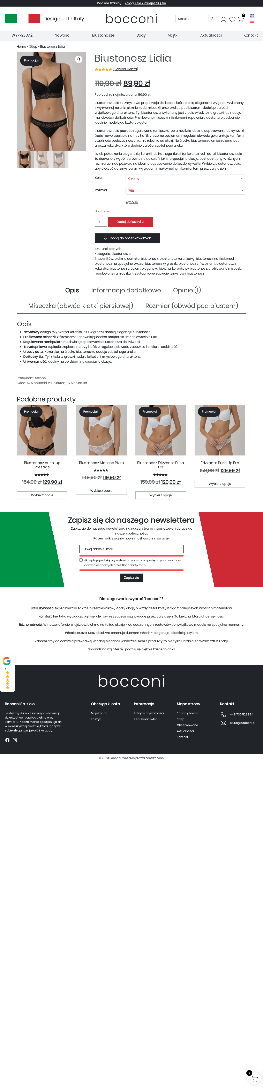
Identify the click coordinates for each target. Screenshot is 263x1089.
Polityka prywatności (149, 713)
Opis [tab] (72, 290)
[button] (78, 59)
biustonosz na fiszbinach (215, 258)
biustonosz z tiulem (125, 268)
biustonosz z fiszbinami (197, 263)
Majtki (173, 35)
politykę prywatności (114, 560)
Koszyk (96, 719)
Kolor (99, 177)
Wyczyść (132, 202)
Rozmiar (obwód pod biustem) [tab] (191, 305)
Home (21, 46)
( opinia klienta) (125, 69)
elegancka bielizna (156, 268)
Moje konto (99, 713)
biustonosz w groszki (161, 263)
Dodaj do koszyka (130, 221)
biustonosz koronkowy (177, 258)
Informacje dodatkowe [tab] (126, 290)
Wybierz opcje (42, 495)
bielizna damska (127, 258)
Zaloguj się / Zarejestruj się (145, 3)
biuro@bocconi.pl (242, 723)
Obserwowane (187, 725)
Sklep (33, 46)
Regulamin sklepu (146, 719)
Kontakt (251, 35)
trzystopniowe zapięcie (150, 273)
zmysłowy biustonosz (187, 273)
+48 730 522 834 (242, 714)
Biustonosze (103, 35)
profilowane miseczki (225, 268)
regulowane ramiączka (113, 273)
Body (141, 35)
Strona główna (187, 713)
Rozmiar (101, 190)
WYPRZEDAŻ (22, 35)
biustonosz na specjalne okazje (119, 263)
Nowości (62, 35)
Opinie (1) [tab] (187, 290)
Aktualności (211, 35)
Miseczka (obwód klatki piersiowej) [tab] (80, 305)
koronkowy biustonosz (189, 268)
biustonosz (149, 258)
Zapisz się (131, 577)
